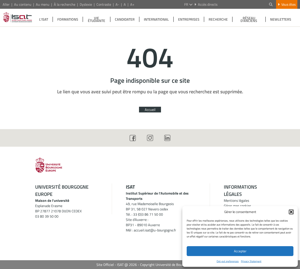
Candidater (125, 19)
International (156, 19)
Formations (67, 19)
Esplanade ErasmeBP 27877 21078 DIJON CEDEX (58, 208)
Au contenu (22, 4)
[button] (291, 212)
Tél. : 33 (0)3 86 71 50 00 (144, 214)
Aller (6, 4)
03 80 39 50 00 (46, 216)
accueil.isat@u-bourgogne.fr (155, 230)
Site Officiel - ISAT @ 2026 (116, 264)
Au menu (42, 4)
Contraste (103, 4)
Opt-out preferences (228, 261)
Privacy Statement (251, 261)
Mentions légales (236, 200)
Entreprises (188, 19)
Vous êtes (288, 4)
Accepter (240, 251)
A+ (132, 4)
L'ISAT (43, 19)
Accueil (150, 109)
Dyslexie (86, 4)
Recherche (218, 19)
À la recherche (64, 4)
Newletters (280, 19)
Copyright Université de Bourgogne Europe (172, 264)
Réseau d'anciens (248, 19)
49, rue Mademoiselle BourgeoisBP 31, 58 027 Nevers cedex (150, 206)
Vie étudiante (96, 19)
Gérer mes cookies (237, 205)
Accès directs (207, 4)
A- (117, 4)
